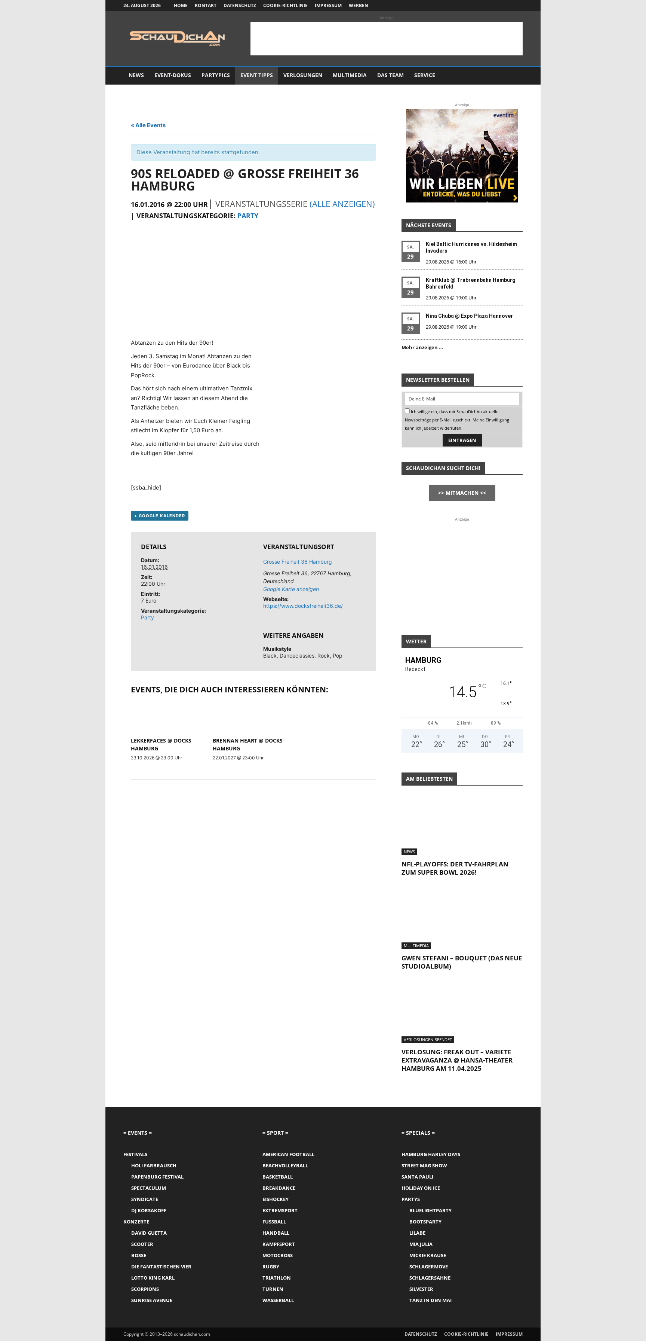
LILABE (417, 1232)
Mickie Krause (427, 1255)
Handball (275, 1232)
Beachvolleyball (285, 1165)
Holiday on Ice (421, 1188)
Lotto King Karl (153, 1277)
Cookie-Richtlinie (285, 5)
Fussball (274, 1221)
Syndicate (144, 1199)
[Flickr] (492, 5)
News (136, 75)
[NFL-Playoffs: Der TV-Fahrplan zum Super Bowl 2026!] (462, 825)
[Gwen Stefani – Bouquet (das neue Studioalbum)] (462, 919)
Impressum (328, 5)
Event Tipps (256, 75)
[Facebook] (480, 5)
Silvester (421, 1289)
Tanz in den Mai (430, 1300)
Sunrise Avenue (151, 1300)
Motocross (277, 1255)
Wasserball (278, 1300)
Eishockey (275, 1199)
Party (247, 215)
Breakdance (278, 1188)
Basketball (277, 1176)
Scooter (142, 1244)
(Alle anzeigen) (342, 203)
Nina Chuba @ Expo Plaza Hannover (469, 316)
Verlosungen (302, 75)
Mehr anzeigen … (422, 347)
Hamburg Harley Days (431, 1154)
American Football (288, 1154)
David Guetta (149, 1232)
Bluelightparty (430, 1210)
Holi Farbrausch (153, 1165)
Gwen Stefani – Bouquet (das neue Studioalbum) (462, 962)
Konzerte (136, 1221)
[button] (514, 75)
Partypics (216, 75)
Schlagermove (428, 1266)
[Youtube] (517, 5)
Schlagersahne (429, 1277)
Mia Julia (421, 1244)
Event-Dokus (172, 75)
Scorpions (145, 1289)
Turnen (272, 1289)
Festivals (135, 1154)
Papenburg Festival (157, 1176)
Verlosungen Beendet (428, 1039)
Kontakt (205, 5)
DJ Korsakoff (148, 1210)
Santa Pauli (417, 1176)
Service (424, 75)
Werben (358, 5)
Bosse (138, 1255)
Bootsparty (425, 1221)
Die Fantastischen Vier (161, 1266)
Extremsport (280, 1210)
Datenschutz (240, 5)
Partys (411, 1199)
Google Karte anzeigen (291, 589)
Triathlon (276, 1277)
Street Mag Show (424, 1165)
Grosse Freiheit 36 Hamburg (297, 561)
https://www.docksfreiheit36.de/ (303, 606)
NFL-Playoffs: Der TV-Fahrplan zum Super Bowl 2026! (455, 868)
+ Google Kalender (159, 515)
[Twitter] (504, 5)
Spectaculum (148, 1188)
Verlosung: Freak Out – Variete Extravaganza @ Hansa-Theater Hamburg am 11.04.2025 (457, 1060)
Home (181, 5)
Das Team (390, 75)
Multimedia (350, 75)
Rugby (270, 1266)
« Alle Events (148, 125)
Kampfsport (278, 1244)
